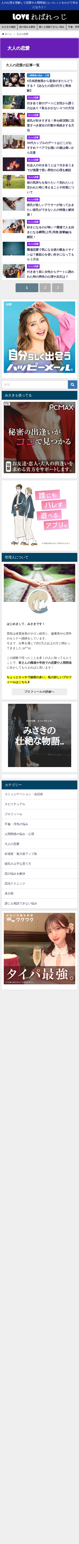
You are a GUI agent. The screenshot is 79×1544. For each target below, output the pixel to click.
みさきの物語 (9, 27)
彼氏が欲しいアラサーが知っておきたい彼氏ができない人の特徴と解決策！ (50, 209)
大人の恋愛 (12, 843)
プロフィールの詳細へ (39, 691)
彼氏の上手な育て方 (18, 863)
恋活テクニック (15, 883)
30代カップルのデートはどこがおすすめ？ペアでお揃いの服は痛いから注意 (50, 147)
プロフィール (13, 814)
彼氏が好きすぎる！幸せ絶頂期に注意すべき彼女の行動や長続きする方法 (50, 125)
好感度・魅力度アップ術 (21, 853)
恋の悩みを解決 (27, 27)
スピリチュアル (15, 803)
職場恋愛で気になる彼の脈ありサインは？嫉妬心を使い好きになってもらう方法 (50, 254)
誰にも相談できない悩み (51, 27)
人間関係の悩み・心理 (19, 833)
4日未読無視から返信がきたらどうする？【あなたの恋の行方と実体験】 (50, 85)
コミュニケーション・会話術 (24, 794)
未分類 (9, 893)
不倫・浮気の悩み (16, 824)
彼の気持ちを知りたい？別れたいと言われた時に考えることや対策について (50, 187)
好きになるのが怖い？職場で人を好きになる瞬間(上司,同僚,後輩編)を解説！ (50, 232)
